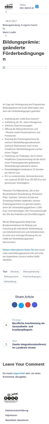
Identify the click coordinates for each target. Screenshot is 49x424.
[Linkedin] (34, 304)
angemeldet (19, 373)
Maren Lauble (9, 32)
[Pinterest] (28, 304)
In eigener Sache (29, 25)
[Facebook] (14, 304)
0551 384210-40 (27, 8)
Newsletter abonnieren (17, 420)
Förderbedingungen (32, 276)
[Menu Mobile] (37, 6)
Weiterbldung (10, 281)
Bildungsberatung (11, 25)
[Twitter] (21, 305)
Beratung (15, 271)
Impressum (11, 415)
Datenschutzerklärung (16, 410)
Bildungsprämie (11, 276)
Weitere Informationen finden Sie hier (21, 250)
